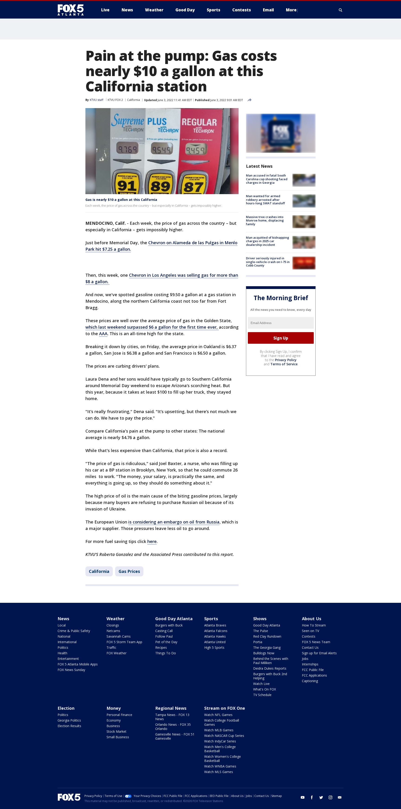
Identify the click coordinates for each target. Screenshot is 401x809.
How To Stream (314, 625)
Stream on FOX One (224, 708)
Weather (116, 618)
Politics (63, 647)
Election (66, 708)
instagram (330, 797)
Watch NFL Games (218, 715)
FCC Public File (313, 670)
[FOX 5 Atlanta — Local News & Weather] (73, 10)
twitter (321, 797)
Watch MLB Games (218, 730)
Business (113, 726)
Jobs (305, 658)
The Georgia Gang (267, 647)
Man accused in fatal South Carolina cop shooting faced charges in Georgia (267, 179)
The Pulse (260, 631)
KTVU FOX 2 (115, 100)
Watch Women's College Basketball (222, 758)
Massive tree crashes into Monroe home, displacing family (265, 220)
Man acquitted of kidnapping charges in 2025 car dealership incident (267, 241)
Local (62, 625)
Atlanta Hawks (215, 636)
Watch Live (261, 683)
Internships (310, 664)
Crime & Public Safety (74, 631)
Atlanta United (215, 642)
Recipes (161, 647)
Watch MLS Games (218, 772)
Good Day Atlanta (174, 618)
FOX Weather (116, 653)
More (291, 10)
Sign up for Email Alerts (319, 653)
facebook (312, 797)
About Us (311, 618)
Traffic (111, 647)
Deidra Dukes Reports (269, 668)
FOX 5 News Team (316, 642)
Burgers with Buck (169, 625)
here (152, 541)
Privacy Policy (286, 360)
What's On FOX (264, 689)
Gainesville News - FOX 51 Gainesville (174, 736)
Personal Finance (119, 715)
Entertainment (68, 658)
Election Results (69, 726)
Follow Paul (164, 636)
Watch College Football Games (221, 722)
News (63, 618)
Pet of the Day (166, 642)
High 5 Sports (214, 647)
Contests (308, 636)
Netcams (113, 631)
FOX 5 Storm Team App (124, 642)
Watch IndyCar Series (220, 741)
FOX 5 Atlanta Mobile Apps (78, 664)
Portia (257, 642)
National (64, 636)
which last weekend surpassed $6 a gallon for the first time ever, (152, 327)
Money (114, 708)
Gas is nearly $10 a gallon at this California (121, 199)
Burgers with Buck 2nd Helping (270, 676)
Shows (259, 618)
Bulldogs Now (263, 653)
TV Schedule (262, 695)
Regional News (170, 708)
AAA (103, 333)
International (67, 642)
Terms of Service (284, 364)
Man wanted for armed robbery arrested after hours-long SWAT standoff (265, 199)
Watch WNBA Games (220, 766)
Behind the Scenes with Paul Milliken (270, 660)
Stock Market (116, 731)
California (133, 100)
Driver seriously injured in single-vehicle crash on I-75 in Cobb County (268, 261)
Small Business (118, 737)
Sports (211, 618)
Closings (113, 625)
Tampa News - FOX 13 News (172, 717)
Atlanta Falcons (215, 631)
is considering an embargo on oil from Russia (174, 522)
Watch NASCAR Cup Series (224, 735)
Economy (114, 720)
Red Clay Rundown (267, 636)
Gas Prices (129, 571)
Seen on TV (310, 631)
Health (62, 653)
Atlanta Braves (215, 625)
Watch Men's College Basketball (220, 749)
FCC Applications (314, 675)
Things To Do (165, 653)
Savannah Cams (119, 636)
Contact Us (310, 647)
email (339, 797)
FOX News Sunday (71, 670)
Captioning (310, 681)
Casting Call (164, 631)
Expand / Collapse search (340, 9)
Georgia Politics (69, 720)
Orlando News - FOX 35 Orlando (173, 726)
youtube (302, 797)
